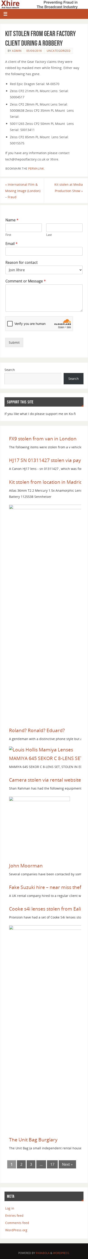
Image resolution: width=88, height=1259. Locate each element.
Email (11, 243)
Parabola (43, 1253)
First (8, 235)
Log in (9, 1208)
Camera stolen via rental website (45, 780)
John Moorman (26, 865)
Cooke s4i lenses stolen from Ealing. (48, 909)
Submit (14, 342)
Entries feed (14, 1215)
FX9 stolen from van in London (42, 438)
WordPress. (61, 1253)
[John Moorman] (39, 799)
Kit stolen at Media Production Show (68, 187)
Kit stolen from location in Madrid (46, 482)
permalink (36, 168)
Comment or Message (25, 281)
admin (17, 51)
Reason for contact (21, 262)
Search (10, 370)
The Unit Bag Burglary (33, 1139)
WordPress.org (16, 1230)
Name (12, 220)
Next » (67, 1164)
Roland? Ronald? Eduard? (37, 730)
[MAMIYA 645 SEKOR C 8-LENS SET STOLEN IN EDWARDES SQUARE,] (41, 749)
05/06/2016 (34, 51)
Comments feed (17, 1223)
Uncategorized (59, 51)
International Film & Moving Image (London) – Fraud (22, 190)
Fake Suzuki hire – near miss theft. (46, 887)
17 (52, 1164)
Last (49, 235)
